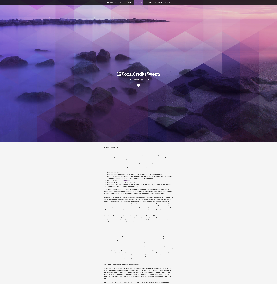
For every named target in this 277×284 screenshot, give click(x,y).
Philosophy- (118, 2)
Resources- (158, 2)
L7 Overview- (108, 2)
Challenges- (128, 2)
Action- (148, 2)
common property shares (164, 155)
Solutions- (138, 2)
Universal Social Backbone (120, 152)
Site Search (168, 2)
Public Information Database (125, 180)
